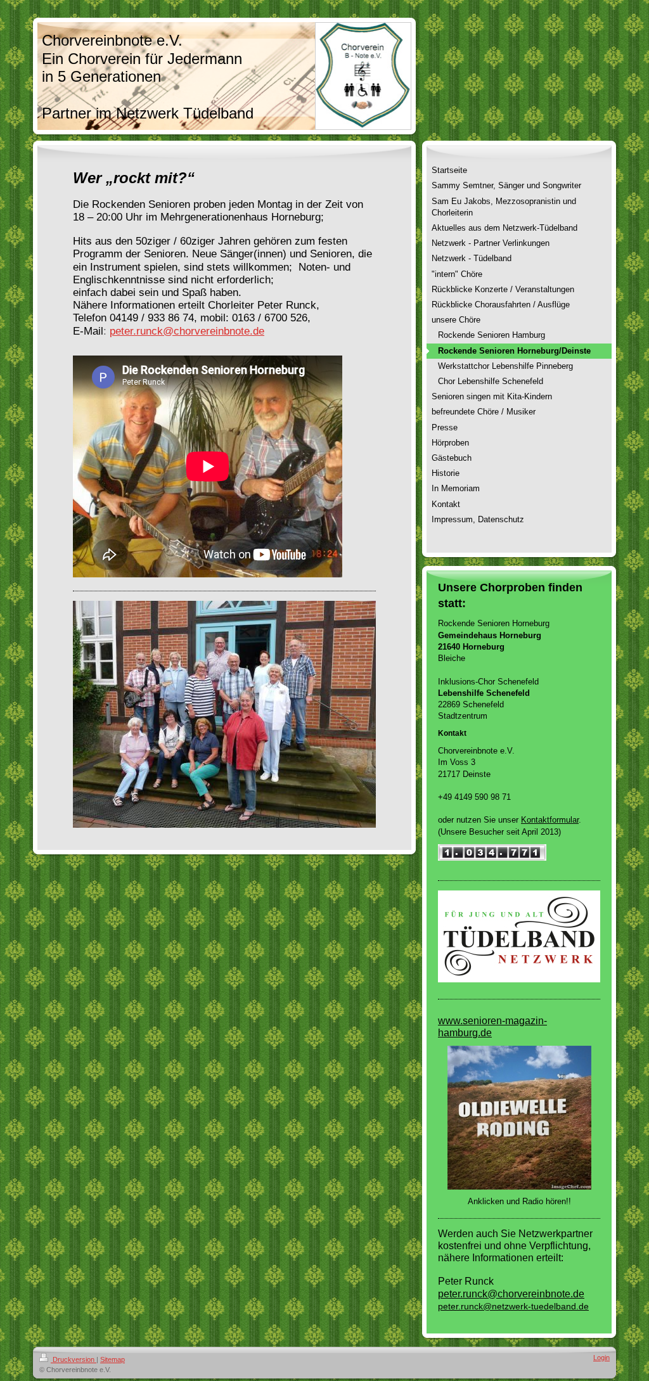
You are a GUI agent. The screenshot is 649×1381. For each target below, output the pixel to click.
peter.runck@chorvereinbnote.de (187, 330)
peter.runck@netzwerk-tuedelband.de (513, 1306)
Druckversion (73, 1359)
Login (601, 1357)
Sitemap (112, 1359)
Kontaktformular (550, 820)
